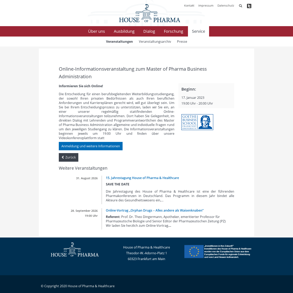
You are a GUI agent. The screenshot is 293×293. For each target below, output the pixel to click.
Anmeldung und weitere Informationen (90, 146)
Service (198, 31)
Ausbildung (124, 31)
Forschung (173, 31)
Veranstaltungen (119, 41)
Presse (182, 41)
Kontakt (189, 5)
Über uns (96, 31)
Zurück (70, 157)
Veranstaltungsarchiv (155, 41)
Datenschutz (225, 5)
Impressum (205, 5)
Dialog (149, 31)
